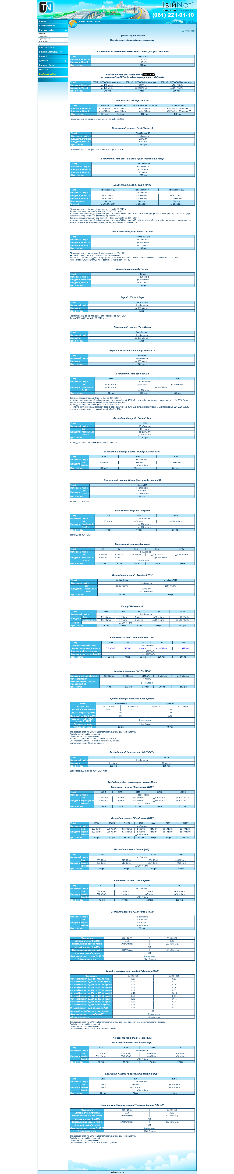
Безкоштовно (147, 683)
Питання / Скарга (47, 65)
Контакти (43, 70)
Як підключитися (47, 26)
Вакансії (43, 56)
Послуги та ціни (46, 30)
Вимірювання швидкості (50, 52)
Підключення (43, 41)
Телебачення (43, 36)
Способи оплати (46, 47)
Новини (42, 21)
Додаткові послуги (45, 44)
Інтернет (42, 34)
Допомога (43, 61)
